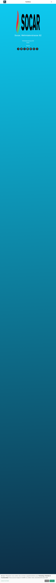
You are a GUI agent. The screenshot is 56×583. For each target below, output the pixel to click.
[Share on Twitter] (21, 49)
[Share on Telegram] (27, 49)
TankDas (28, 2)
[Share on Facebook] (18, 49)
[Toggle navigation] (51, 2)
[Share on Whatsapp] (24, 49)
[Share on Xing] (37, 49)
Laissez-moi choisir (5, 580)
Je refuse (47, 580)
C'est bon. (52, 580)
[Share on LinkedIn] (34, 49)
